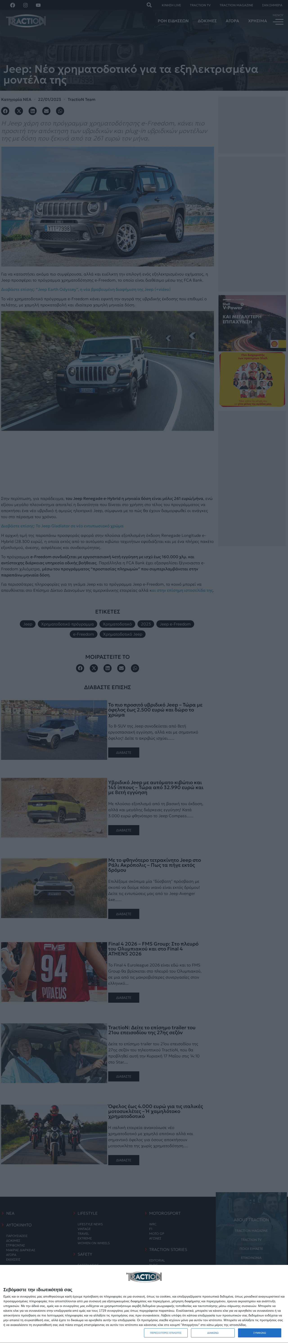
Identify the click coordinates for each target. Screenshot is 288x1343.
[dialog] (144, 1304)
